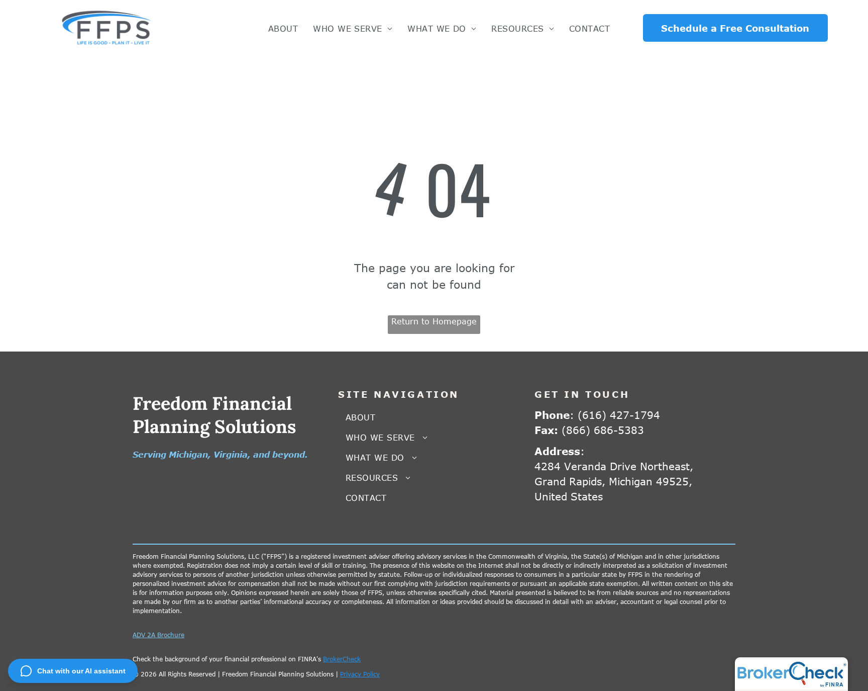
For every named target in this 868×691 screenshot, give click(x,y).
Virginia (230, 454)
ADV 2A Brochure (158, 634)
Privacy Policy (360, 673)
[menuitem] (283, 28)
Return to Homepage (434, 321)
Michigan (188, 454)
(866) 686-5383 (603, 429)
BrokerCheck (342, 658)
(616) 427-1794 (619, 414)
